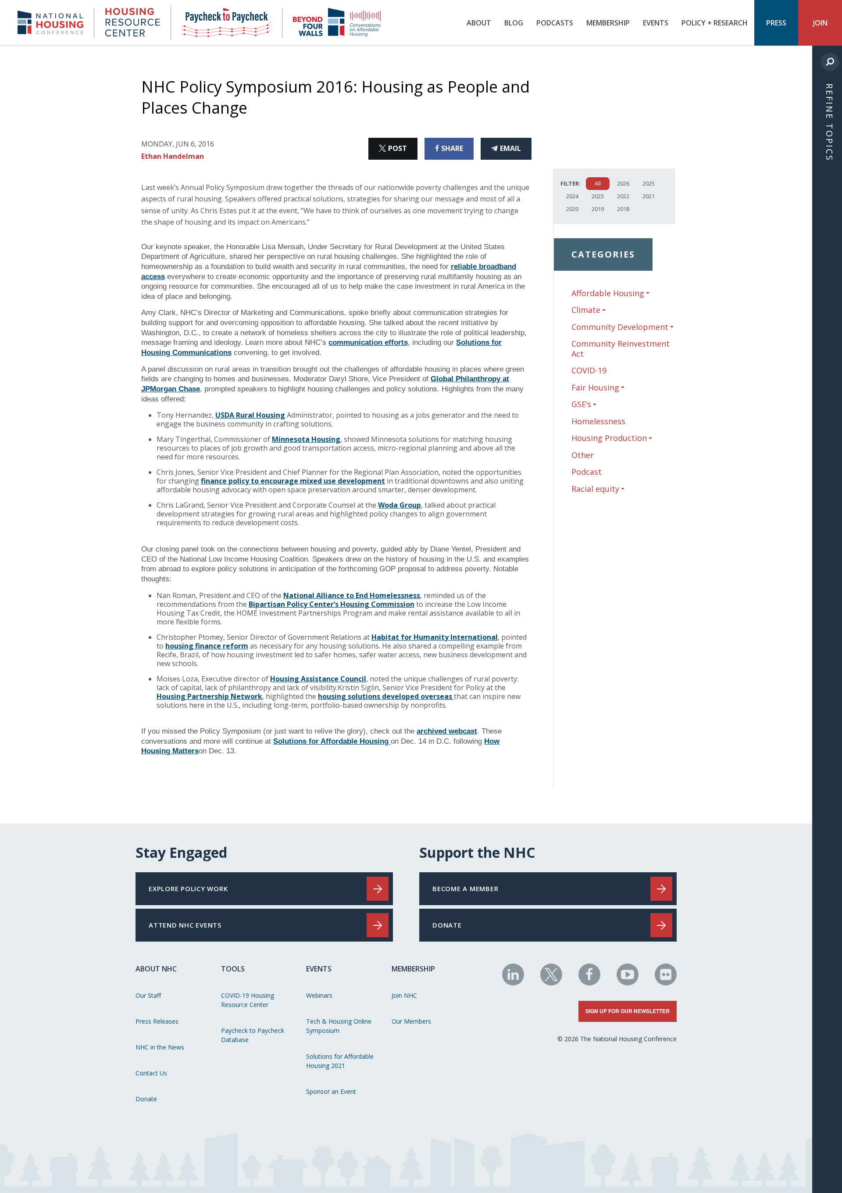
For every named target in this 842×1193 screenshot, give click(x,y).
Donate (146, 1099)
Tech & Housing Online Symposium (338, 1026)
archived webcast (447, 731)
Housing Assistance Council (318, 679)
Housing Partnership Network (209, 696)
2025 (648, 183)
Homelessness (598, 421)
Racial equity (595, 489)
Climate (585, 310)
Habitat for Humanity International (434, 637)
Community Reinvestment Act (620, 348)
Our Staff (148, 995)
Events (655, 23)
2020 (572, 209)
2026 (623, 183)
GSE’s (581, 404)
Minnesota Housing (306, 439)
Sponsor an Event (331, 1091)
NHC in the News (160, 1047)
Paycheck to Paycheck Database (252, 1035)
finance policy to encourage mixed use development (293, 481)
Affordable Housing (607, 293)
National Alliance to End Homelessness (351, 595)
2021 (648, 196)
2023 (598, 196)
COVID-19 (589, 370)
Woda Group (399, 505)
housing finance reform (206, 646)
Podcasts (554, 23)
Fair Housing (595, 388)
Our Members (411, 1021)
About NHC (156, 969)
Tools (233, 969)
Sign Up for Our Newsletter (627, 1011)
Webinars (319, 995)
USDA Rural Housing (250, 415)
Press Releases (157, 1021)
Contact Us (151, 1073)
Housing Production (609, 438)
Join (820, 23)
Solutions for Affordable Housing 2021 (340, 1061)
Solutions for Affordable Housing (332, 741)
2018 (623, 209)
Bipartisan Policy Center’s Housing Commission (331, 604)
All (598, 183)
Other (582, 455)
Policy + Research (714, 23)
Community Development (619, 327)
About (479, 23)
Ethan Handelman (172, 156)
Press (776, 23)
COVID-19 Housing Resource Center (247, 1000)
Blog (513, 23)
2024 (572, 196)
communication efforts (368, 342)
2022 (623, 196)
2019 (598, 209)
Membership (608, 23)
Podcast (586, 471)
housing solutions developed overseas (386, 696)
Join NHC (404, 995)
